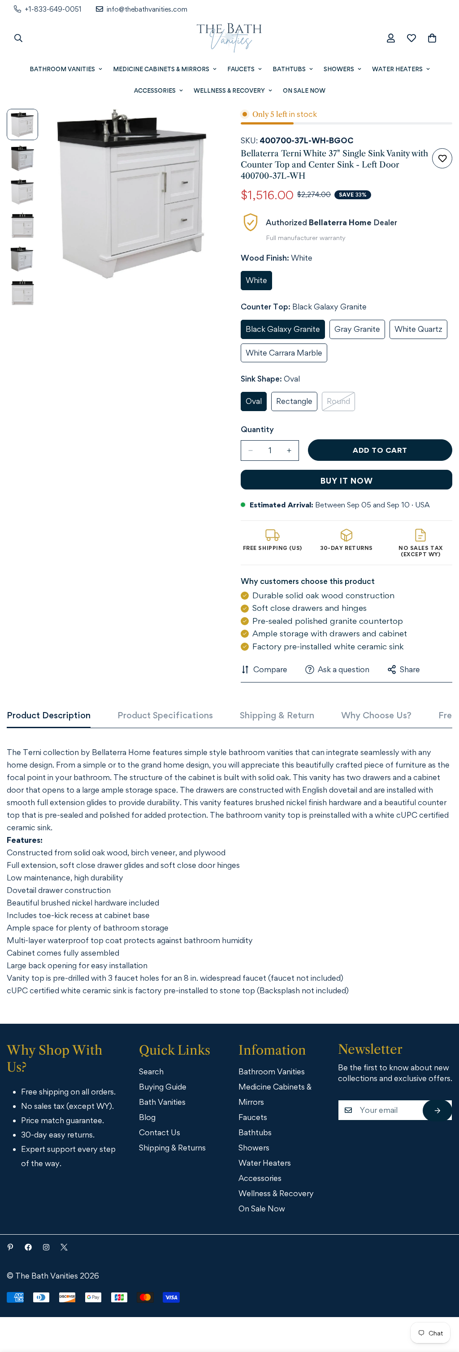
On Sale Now (304, 90)
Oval (256, 403)
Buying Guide (162, 1086)
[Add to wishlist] (442, 158)
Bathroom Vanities (62, 69)
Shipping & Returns (172, 1147)
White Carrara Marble (285, 355)
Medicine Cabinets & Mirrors (161, 69)
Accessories (155, 90)
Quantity (257, 429)
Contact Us (159, 1132)
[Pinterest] (10, 1247)
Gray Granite (359, 331)
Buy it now (346, 480)
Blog (147, 1117)
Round (341, 403)
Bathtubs (289, 69)
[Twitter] (64, 1247)
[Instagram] (46, 1247)
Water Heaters (397, 69)
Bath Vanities (162, 1102)
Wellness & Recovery (229, 90)
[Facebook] (28, 1247)
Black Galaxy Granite (285, 331)
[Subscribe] (437, 1110)
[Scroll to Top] (440, 1302)
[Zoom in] (199, 128)
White (259, 282)
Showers (339, 69)
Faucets (241, 69)
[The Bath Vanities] (229, 38)
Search (151, 1071)
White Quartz (420, 331)
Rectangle (296, 403)
